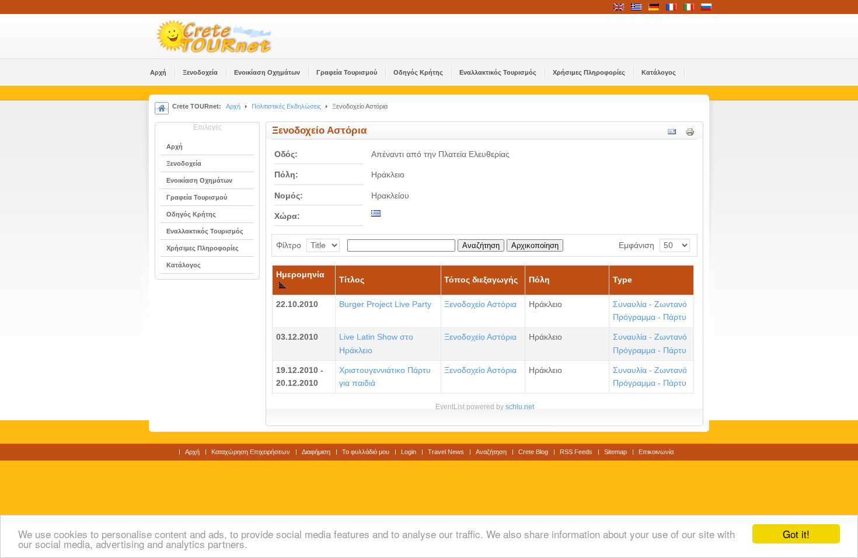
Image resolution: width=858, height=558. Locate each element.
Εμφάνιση (636, 245)
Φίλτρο (288, 245)
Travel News (446, 451)
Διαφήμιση (316, 451)
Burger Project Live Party (385, 304)
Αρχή (233, 106)
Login (408, 451)
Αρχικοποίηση (535, 245)
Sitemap (615, 451)
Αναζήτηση (481, 245)
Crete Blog (533, 451)
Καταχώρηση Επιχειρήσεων (250, 451)
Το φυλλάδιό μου (365, 451)
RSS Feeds (576, 451)
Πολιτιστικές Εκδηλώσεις (286, 106)
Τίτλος (351, 279)
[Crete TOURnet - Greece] (228, 36)
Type (622, 279)
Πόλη (539, 279)
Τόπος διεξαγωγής (481, 279)
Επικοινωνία (656, 451)
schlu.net (519, 407)
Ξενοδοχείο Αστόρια (480, 304)
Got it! (796, 533)
